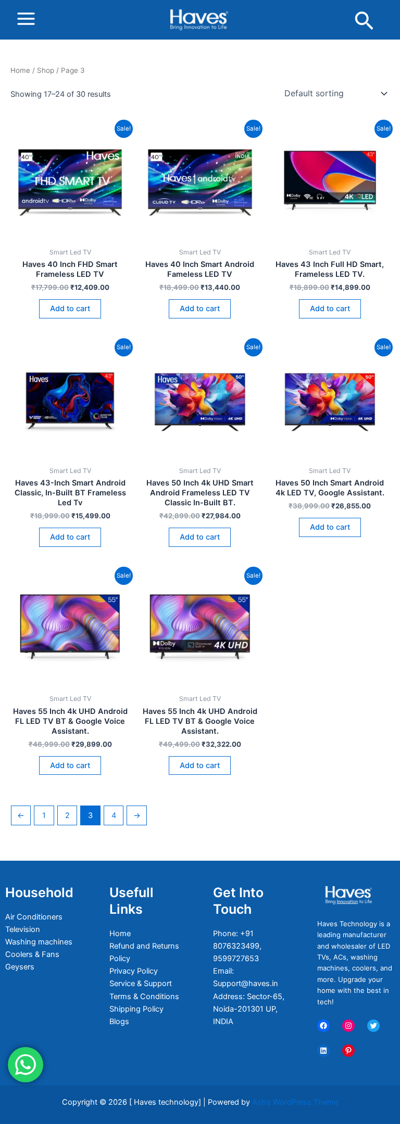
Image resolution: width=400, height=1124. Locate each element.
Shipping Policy (136, 1009)
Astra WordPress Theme (295, 1102)
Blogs (119, 1021)
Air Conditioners (34, 917)
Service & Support (140, 983)
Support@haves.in (245, 983)
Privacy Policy (133, 971)
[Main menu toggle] (26, 18)
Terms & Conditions (144, 996)
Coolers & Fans (32, 954)
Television (22, 929)
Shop (45, 70)
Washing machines (38, 942)
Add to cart (70, 308)
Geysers (19, 967)
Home (20, 70)
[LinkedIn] (323, 1050)
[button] (364, 22)
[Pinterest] (348, 1050)
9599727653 (236, 958)
